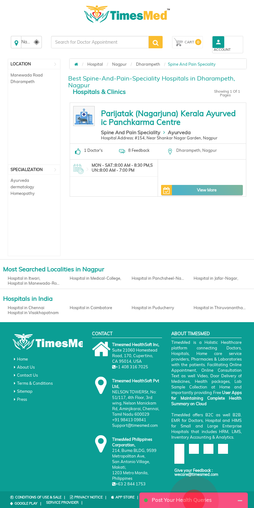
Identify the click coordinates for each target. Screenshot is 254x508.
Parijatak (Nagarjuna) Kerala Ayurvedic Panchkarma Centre (168, 117)
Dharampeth (23, 81)
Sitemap (25, 391)
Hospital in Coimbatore (91, 307)
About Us (26, 367)
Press (22, 399)
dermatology (22, 186)
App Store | (127, 497)
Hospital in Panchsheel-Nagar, (158, 278)
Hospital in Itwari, (24, 278)
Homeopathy (23, 193)
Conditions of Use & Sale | (40, 497)
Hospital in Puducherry (153, 307)
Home (22, 359)
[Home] (76, 64)
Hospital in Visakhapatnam (33, 312)
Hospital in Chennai (26, 307)
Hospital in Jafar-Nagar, (216, 278)
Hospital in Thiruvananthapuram (220, 307)
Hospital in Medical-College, (95, 278)
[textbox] (100, 42)
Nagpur (119, 64)
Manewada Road (27, 74)
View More (207, 189)
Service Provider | (64, 502)
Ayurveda (20, 180)
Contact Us (27, 375)
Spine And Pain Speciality (130, 132)
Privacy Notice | (90, 497)
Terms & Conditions (35, 383)
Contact (102, 333)
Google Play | (28, 503)
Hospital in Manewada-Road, (34, 283)
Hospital (95, 64)
